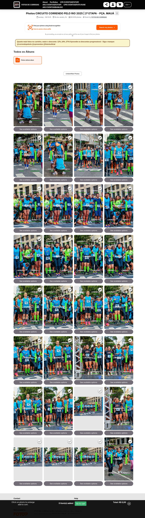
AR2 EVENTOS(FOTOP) (52, 5)
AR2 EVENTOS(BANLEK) (53, 7)
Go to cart (80, 504)
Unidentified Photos (72, 74)
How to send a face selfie (42, 29)
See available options (28, 129)
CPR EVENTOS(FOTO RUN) (74, 5)
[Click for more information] (72, 36)
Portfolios (54, 2)
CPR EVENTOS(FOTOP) (69, 2)
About (45, 2)
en (127, 5)
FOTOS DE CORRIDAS (30, 5)
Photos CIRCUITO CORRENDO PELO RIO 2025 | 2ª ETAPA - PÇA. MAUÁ (70, 13)
